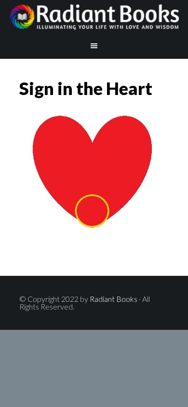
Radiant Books (94, 17)
